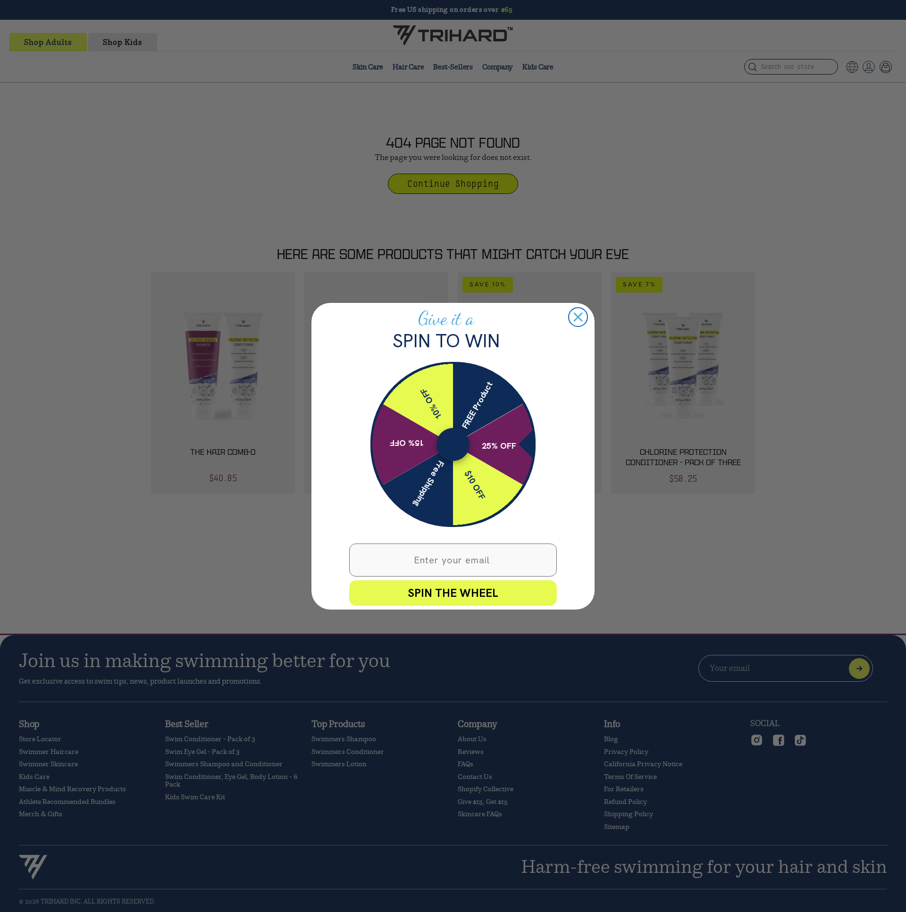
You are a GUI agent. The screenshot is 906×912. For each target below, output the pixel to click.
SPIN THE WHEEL (453, 593)
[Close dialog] (578, 317)
